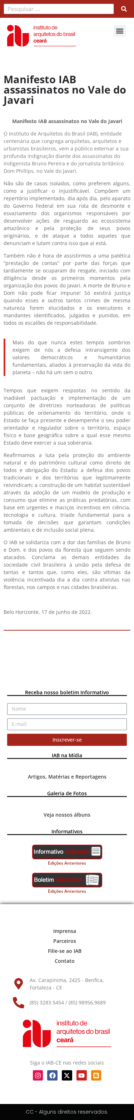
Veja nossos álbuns (67, 814)
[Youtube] (81, 1075)
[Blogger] (96, 1075)
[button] (120, 31)
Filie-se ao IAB (64, 951)
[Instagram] (38, 1075)
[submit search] (124, 9)
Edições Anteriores (67, 863)
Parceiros (64, 941)
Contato (65, 960)
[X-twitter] (67, 1075)
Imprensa (64, 931)
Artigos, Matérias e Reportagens (67, 776)
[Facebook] (52, 1075)
